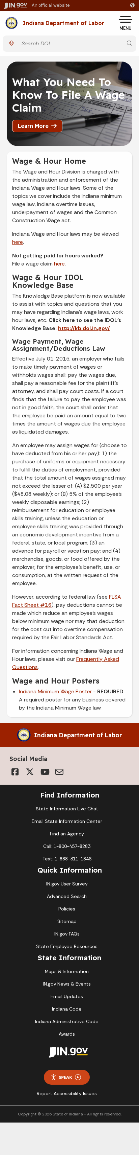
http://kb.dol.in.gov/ (84, 328)
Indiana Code (67, 1009)
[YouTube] (44, 771)
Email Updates (67, 996)
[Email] (59, 771)
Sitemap (67, 921)
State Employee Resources (67, 946)
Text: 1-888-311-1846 (67, 859)
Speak (65, 1077)
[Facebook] (14, 771)
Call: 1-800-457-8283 (66, 846)
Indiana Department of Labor (63, 23)
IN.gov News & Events (67, 984)
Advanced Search (67, 896)
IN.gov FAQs (67, 934)
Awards (67, 1034)
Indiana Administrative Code (67, 1021)
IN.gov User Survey (67, 884)
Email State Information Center (67, 821)
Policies (66, 909)
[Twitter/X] (29, 771)
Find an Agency (67, 834)
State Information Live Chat (67, 809)
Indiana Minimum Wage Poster (55, 691)
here (17, 242)
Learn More (33, 125)
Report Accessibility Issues (67, 1093)
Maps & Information (67, 971)
